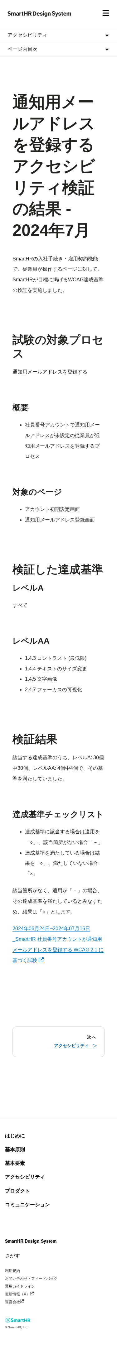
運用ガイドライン (20, 1286)
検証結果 (34, 739)
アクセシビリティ (25, 1176)
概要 (20, 407)
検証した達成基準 (57, 569)
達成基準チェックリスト (58, 814)
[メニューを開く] (106, 14)
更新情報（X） (28, 1293)
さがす (12, 1255)
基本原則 (15, 1149)
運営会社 (23, 1301)
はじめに (15, 1135)
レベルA (28, 588)
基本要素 (15, 1163)
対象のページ (37, 492)
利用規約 (12, 1271)
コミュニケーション (27, 1204)
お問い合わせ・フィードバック (31, 1278)
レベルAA (31, 640)
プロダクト (17, 1190)
